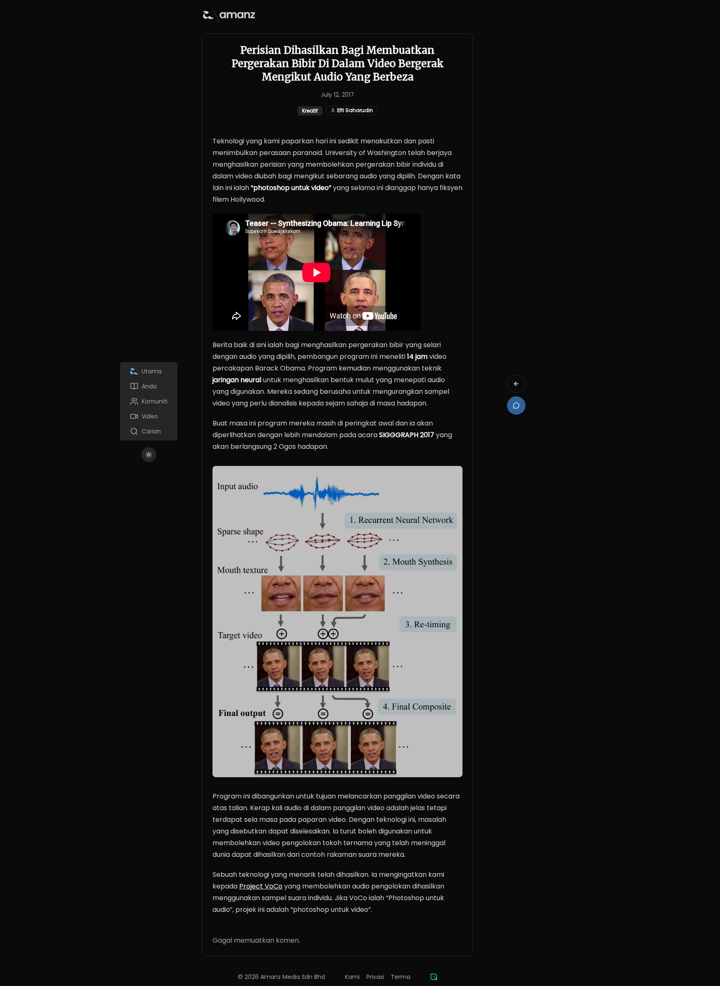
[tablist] (149, 401)
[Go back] (516, 384)
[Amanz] (433, 976)
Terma (400, 977)
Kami (352, 977)
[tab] (149, 371)
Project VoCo (260, 886)
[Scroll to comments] (516, 405)
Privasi (375, 977)
